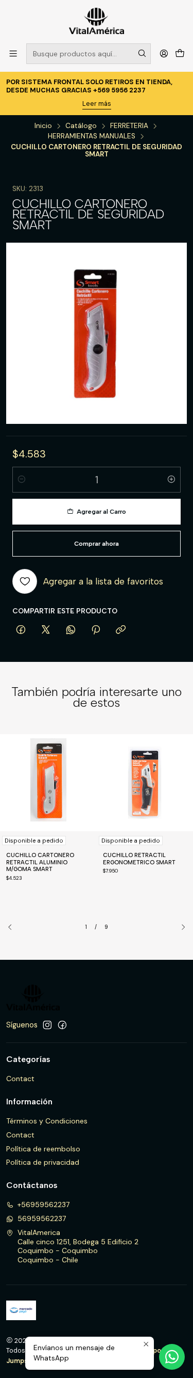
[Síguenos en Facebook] (62, 1025)
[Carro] (180, 53)
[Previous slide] (14, 927)
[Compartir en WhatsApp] (70, 630)
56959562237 (41, 1218)
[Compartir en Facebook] (20, 630)
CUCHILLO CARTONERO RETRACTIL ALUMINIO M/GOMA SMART (40, 862)
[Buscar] (142, 53)
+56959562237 (43, 1204)
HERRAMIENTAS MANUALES (91, 136)
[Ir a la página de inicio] (96, 21)
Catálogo (81, 126)
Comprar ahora (96, 543)
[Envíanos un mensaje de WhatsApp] (172, 1357)
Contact (20, 1078)
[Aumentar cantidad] (171, 479)
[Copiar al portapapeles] (120, 630)
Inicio (43, 126)
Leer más (96, 103)
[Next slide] (179, 927)
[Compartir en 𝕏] (46, 630)
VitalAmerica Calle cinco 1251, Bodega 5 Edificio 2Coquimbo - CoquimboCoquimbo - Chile (77, 1246)
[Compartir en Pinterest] (95, 630)
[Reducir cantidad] (21, 479)
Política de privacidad (42, 1162)
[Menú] (13, 53)
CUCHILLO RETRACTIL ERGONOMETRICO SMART (139, 859)
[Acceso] (164, 53)
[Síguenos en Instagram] (47, 1025)
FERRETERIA (129, 126)
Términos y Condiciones (46, 1121)
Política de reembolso (43, 1148)
